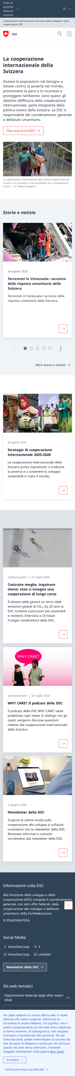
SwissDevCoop (18, 947)
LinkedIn (44, 954)
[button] (25, 348)
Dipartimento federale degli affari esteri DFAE (34, 997)
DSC (14, 34)
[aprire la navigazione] (69, 34)
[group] (37, 280)
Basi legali (57, 1051)
